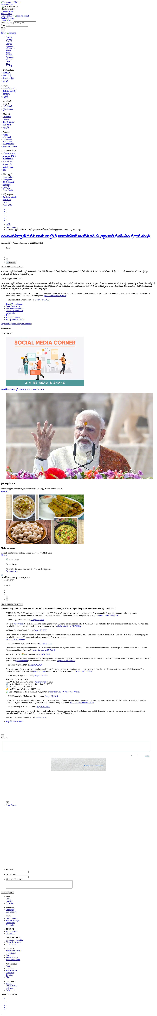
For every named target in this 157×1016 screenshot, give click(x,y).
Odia (8, 61)
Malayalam (10, 48)
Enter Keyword (7, 23)
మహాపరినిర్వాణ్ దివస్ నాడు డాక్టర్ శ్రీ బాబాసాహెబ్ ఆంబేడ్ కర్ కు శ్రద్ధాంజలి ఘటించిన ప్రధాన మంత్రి (75, 236)
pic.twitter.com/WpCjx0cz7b (55, 296)
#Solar (59, 626)
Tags (8, 304)
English (9, 37)
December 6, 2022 (42, 300)
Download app (7, 4)
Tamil (8, 52)
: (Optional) (14, 879)
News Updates (11, 227)
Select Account (12, 805)
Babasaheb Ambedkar (14, 311)
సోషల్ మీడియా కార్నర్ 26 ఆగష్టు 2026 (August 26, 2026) (23, 389)
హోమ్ (8, 224)
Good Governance (13, 306)
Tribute (8, 315)
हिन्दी (9, 41)
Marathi (9, 55)
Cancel (4, 892)
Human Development (14, 308)
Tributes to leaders (13, 317)
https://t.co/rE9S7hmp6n (15, 639)
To (2, 28)
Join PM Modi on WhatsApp (12, 267)
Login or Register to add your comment (16, 324)
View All (4, 491)
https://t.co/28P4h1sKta (66, 661)
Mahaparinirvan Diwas (15, 319)
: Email (11, 874)
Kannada (9, 46)
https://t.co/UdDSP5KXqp (59, 692)
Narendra (7, 11)
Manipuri (9, 59)
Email (9, 870)
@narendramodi (21, 661)
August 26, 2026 (37, 620)
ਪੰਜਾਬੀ (9, 66)
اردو (8, 64)
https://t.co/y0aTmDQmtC (83, 671)
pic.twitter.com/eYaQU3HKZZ (106, 615)
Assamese (10, 57)
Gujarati (9, 39)
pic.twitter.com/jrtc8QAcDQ (44, 650)
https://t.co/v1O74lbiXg (72, 626)
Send (11, 892)
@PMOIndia (18, 624)
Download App (12, 571)
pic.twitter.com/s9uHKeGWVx (82, 702)
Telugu (8, 50)
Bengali (9, 44)
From (3, 25)
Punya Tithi (10, 313)
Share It (4, 738)
